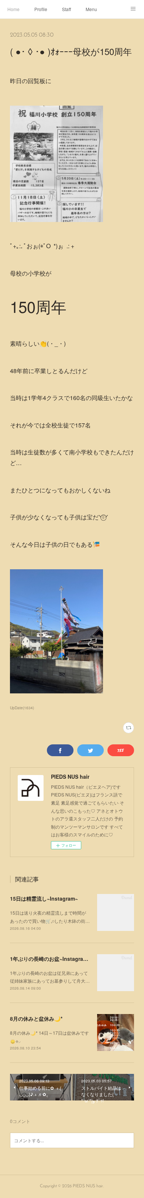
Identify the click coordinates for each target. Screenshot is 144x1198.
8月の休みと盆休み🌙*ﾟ (37, 1018)
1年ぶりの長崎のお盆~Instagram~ (50, 958)
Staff (66, 9)
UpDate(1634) (22, 707)
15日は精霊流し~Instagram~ (44, 898)
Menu (91, 9)
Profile (40, 9)
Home (13, 9)
